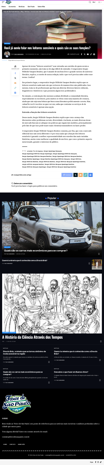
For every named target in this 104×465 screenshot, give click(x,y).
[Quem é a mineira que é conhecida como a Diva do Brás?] (97, 264)
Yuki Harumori (19, 54)
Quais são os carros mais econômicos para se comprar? (35, 250)
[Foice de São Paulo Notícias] (8, 2)
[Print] (94, 54)
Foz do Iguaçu (38, 151)
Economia (6, 332)
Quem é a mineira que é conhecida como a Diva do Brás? (24, 260)
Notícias (7, 43)
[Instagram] (98, 462)
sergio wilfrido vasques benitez (33, 164)
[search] (90, 2)
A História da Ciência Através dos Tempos (32, 337)
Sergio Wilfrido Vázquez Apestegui (34, 167)
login (30, 186)
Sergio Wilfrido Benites (30, 162)
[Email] (87, 54)
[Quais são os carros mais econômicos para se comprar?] (52, 229)
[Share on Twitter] (84, 54)
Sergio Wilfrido (76, 159)
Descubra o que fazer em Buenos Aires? (71, 372)
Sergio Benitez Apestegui (31, 159)
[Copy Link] (90, 54)
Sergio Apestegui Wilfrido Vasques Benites (37, 156)
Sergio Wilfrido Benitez (47, 162)
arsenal (29, 151)
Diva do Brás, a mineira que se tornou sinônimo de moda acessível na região (24, 352)
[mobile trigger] (3, 2)
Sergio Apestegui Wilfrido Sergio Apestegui (37, 154)
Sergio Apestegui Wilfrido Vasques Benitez (67, 156)
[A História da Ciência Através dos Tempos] (52, 303)
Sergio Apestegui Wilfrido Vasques (65, 154)
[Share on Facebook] (81, 54)
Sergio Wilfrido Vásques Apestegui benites (70, 162)
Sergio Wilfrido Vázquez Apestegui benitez (61, 167)
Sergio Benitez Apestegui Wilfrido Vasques (55, 159)
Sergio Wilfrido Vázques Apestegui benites (59, 164)
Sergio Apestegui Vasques (53, 151)
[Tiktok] (101, 462)
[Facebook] (96, 462)
